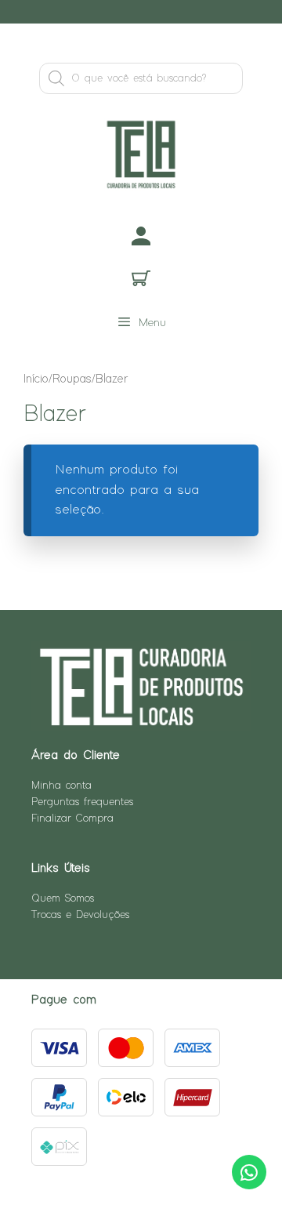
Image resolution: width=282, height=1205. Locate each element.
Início (36, 379)
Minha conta (61, 785)
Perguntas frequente (80, 802)
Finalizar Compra (72, 818)
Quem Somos (62, 898)
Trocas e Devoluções (80, 914)
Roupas (72, 379)
